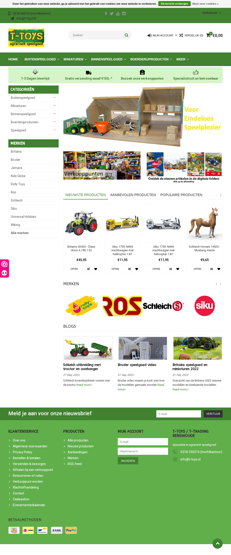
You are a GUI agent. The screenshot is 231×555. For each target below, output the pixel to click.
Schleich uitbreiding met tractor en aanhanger (82, 367)
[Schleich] (163, 306)
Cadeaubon (21, 499)
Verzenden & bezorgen (29, 464)
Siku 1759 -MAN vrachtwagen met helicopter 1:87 (163, 250)
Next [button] (221, 195)
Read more (83, 385)
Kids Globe (18, 176)
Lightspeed (89, 549)
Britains (16, 151)
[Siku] (204, 306)
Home (13, 59)
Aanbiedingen (78, 452)
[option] (81, 241)
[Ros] (122, 306)
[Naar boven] (218, 543)
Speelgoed (18, 130)
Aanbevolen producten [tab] (133, 195)
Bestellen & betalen (26, 458)
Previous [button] (216, 195)
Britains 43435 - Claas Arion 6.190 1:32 (81, 248)
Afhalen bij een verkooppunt (33, 470)
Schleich (17, 200)
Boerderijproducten (149, 59)
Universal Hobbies (23, 216)
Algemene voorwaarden (30, 446)
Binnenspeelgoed (106, 59)
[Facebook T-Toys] (105, 14)
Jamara (16, 168)
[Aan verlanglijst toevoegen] (95, 269)
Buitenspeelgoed (40, 59)
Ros (13, 192)
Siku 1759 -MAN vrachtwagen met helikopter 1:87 (122, 250)
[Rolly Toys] (81, 306)
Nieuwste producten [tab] (85, 195)
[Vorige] (217, 284)
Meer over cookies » (205, 3)
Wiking (15, 225)
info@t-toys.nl (190, 459)
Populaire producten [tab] (181, 195)
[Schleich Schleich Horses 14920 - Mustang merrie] (205, 223)
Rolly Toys (18, 184)
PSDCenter (58, 549)
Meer (180, 59)
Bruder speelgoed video (137, 365)
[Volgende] (221, 284)
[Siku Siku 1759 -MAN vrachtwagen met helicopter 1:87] (164, 223)
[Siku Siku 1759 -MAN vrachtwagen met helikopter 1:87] (122, 223)
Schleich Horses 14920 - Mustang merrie (204, 248)
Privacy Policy (22, 452)
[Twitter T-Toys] (111, 14)
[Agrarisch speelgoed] (26, 37)
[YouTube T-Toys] (118, 14)
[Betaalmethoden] (14, 530)
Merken (73, 458)
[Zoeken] (127, 35)
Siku (14, 208)
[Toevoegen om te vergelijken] (88, 269)
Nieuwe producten (81, 446)
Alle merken (20, 233)
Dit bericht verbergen (174, 3)
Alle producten (78, 440)
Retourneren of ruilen (28, 475)
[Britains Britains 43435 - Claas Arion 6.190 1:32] (81, 223)
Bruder (16, 159)
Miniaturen (73, 59)
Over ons (19, 440)
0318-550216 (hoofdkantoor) (201, 452)
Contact (18, 493)
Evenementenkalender (29, 505)
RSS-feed (75, 464)
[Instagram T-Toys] (124, 14)
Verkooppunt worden (28, 481)
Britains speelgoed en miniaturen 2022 (190, 367)
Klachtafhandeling (26, 487)
